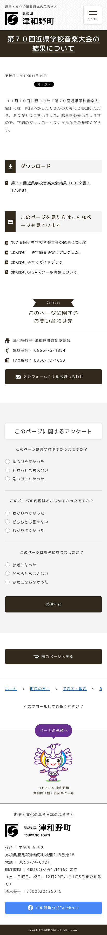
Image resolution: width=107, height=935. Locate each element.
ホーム (11, 688)
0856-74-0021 (34, 862)
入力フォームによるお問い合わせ (53, 376)
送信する (53, 604)
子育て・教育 (75, 688)
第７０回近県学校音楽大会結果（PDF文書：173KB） (51, 186)
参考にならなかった (30, 582)
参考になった (24, 564)
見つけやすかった (28, 461)
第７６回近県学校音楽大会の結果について (49, 242)
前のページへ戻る (57, 656)
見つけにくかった (28, 478)
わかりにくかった (28, 530)
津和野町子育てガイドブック (37, 262)
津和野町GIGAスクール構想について (44, 272)
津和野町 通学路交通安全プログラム (45, 252)
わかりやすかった (28, 513)
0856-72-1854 (50, 350)
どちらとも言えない (30, 470)
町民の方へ (40, 688)
